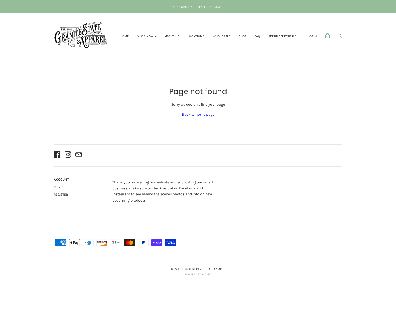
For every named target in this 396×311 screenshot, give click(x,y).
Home (124, 36)
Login (312, 36)
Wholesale (222, 36)
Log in (59, 187)
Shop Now (145, 36)
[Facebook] (57, 155)
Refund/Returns (282, 36)
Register (61, 194)
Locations (196, 36)
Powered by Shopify (198, 274)
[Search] (339, 37)
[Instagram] (68, 155)
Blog (242, 36)
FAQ (257, 36)
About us (171, 36)
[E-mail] (78, 155)
